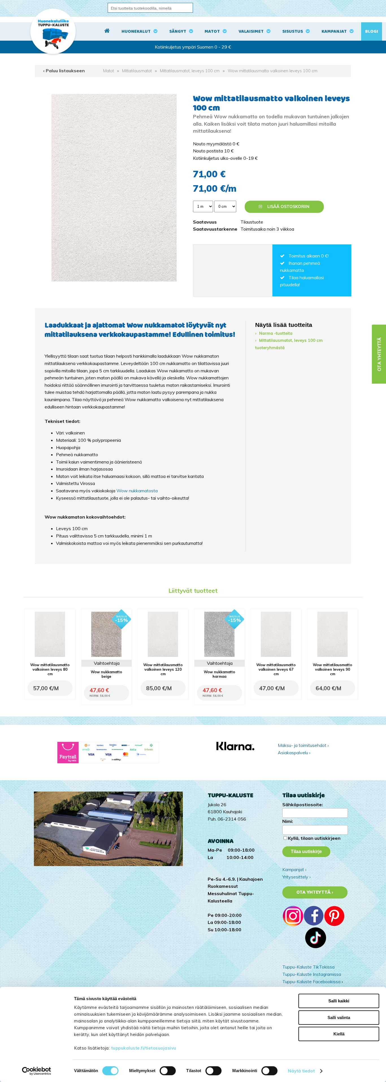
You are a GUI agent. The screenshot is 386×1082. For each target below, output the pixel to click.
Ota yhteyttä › (314, 892)
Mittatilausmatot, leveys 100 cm (190, 70)
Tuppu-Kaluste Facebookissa (311, 981)
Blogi (371, 31)
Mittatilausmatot (137, 70)
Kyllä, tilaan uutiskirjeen (314, 838)
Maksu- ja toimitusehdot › (303, 745)
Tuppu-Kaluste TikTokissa (308, 967)
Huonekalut (136, 31)
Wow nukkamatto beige (106, 674)
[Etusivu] (107, 32)
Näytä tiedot (301, 1071)
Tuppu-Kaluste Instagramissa (311, 974)
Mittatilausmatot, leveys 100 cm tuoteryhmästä (289, 344)
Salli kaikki (338, 1000)
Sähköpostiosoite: (302, 804)
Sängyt (177, 31)
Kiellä (338, 1033)
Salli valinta (339, 1017)
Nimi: (287, 821)
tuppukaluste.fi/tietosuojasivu (143, 1048)
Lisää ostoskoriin (287, 206)
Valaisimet (251, 31)
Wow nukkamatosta (137, 490)
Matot (212, 31)
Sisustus (292, 31)
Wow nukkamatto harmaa (219, 674)
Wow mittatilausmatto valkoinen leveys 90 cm (332, 669)
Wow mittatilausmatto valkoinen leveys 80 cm (50, 669)
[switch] (168, 1070)
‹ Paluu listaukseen (64, 70)
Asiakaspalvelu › (294, 752)
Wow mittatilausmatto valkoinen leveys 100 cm (272, 70)
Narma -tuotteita (275, 333)
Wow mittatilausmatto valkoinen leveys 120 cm (163, 669)
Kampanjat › (294, 869)
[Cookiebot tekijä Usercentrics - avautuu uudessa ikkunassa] (36, 1071)
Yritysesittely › (296, 877)
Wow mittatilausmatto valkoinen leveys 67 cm (276, 669)
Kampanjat (334, 31)
